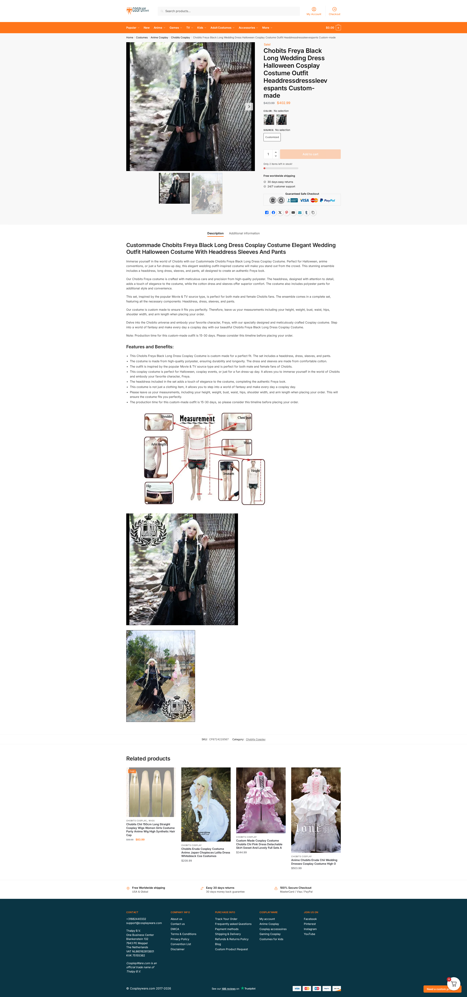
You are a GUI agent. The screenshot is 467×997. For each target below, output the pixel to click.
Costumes (142, 37)
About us (176, 919)
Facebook (310, 919)
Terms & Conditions (183, 934)
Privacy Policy (180, 939)
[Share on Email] (293, 212)
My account (267, 919)
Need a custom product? (442, 989)
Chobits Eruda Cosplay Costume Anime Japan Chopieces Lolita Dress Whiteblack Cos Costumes (205, 852)
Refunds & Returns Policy (231, 939)
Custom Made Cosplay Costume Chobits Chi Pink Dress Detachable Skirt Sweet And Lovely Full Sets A (259, 844)
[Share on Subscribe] (300, 212)
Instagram (310, 929)
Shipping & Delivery (228, 934)
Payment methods (227, 929)
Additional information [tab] (244, 233)
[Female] (269, 119)
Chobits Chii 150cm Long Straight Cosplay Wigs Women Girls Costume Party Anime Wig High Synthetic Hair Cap (150, 829)
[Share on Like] (267, 212)
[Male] (281, 119)
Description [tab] (215, 233)
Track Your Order (226, 919)
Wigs (152, 820)
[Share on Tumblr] (306, 212)
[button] (249, 106)
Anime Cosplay (159, 37)
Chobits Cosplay (180, 37)
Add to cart (310, 154)
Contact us (178, 924)
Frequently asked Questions (233, 924)
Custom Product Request (231, 949)
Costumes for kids (271, 939)
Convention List (181, 944)
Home (129, 37)
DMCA (175, 929)
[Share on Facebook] (273, 212)
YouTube (309, 934)
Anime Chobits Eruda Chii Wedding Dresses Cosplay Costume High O (314, 861)
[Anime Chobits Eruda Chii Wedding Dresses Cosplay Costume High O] (316, 810)
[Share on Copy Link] (313, 212)
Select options (151, 875)
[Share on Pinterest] (286, 212)
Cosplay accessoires (273, 929)
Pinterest (310, 924)
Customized (272, 137)
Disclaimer (178, 949)
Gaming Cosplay (270, 934)
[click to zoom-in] (190, 106)
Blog (218, 944)
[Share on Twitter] (280, 212)
